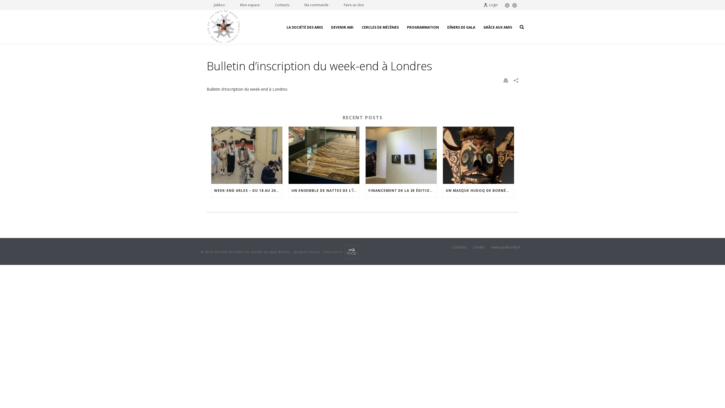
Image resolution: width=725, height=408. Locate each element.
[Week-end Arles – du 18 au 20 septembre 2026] (246, 155)
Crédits (479, 247)
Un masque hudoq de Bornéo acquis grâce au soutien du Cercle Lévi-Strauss (480, 190)
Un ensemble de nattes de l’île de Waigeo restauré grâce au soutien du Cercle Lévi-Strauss (325, 190)
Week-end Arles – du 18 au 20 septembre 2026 (248, 190)
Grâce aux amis (497, 27)
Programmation (423, 27)
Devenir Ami (342, 27)
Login (493, 5)
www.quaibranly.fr (506, 247)
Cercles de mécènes (380, 27)
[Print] (506, 80)
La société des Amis (305, 27)
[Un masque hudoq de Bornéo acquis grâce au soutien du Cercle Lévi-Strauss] (478, 155)
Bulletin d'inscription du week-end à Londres (247, 89)
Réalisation (334, 252)
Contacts (459, 247)
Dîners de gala (461, 27)
